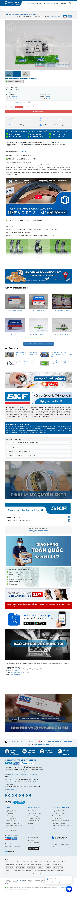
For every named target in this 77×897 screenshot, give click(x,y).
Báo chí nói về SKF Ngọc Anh (57, 873)
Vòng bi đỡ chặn (62, 861)
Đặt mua (19, 107)
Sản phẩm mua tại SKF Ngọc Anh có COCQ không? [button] (21, 455)
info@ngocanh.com (38, 530)
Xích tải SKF (48, 867)
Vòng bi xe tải (39, 864)
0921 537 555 (32, 782)
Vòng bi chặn (53, 861)
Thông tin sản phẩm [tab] (12, 151)
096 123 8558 (15, 672)
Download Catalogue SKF (12, 823)
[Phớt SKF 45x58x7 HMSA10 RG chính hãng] (62, 325)
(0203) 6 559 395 (12, 789)
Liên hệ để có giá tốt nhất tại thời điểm (20, 102)
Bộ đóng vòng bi (17, 870)
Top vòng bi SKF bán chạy (42, 873)
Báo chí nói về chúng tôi (11, 818)
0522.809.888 (36, 136)
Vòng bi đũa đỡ (44, 861)
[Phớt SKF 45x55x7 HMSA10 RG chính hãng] (38, 325)
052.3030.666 (15, 136)
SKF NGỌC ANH (18, 880)
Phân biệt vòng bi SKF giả (40, 870)
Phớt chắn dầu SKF (30, 9)
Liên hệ (63, 3)
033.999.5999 (36, 134)
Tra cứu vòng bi (60, 870)
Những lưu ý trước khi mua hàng (37, 828)
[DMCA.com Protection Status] (9, 851)
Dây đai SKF (40, 867)
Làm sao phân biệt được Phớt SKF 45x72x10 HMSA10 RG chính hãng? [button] (26, 447)
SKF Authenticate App (29, 873)
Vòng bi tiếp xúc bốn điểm (11, 864)
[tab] (38, 443)
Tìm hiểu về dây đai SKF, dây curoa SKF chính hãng (25, 362)
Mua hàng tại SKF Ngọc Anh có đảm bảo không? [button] (20, 451)
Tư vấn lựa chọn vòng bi (11, 830)
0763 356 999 (32, 774)
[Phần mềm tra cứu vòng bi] (33, 848)
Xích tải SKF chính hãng (58, 823)
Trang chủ (30, 3)
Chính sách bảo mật (33, 811)
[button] (70, 3)
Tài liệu (56, 3)
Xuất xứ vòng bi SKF (27, 870)
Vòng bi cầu (8, 861)
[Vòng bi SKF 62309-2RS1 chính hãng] (15, 301)
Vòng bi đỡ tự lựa (35, 861)
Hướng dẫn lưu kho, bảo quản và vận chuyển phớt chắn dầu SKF (61, 362)
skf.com (31, 840)
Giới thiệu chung (9, 813)
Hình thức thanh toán (34, 821)
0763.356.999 (58, 134)
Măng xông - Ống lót (56, 864)
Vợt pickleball (38, 835)
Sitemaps (30, 823)
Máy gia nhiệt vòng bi (58, 867)
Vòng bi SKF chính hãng (58, 811)
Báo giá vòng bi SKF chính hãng (14, 826)
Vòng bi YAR (22, 864)
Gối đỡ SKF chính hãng (58, 813)
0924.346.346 (58, 136)
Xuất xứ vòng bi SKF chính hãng (61, 847)
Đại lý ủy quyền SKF (10, 811)
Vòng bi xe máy (30, 864)
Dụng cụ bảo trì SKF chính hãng (60, 826)
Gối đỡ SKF (47, 864)
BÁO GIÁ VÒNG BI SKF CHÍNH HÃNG (22, 742)
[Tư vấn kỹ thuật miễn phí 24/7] (38, 380)
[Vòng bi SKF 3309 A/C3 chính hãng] (38, 301)
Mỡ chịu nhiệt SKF (10, 867)
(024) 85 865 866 (13, 671)
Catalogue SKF (51, 870)
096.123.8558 (15, 134)
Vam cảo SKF (8, 870)
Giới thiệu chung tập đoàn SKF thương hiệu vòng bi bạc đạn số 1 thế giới (61, 354)
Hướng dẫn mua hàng (29, 107)
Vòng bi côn (15, 861)
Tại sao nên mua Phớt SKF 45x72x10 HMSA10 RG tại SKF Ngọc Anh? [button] (25, 443)
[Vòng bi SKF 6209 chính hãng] (15, 325)
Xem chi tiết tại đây (40, 432)
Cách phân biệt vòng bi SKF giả (60, 845)
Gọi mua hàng (39, 111)
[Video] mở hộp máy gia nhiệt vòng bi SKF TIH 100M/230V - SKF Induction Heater (26, 354)
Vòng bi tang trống (25, 861)
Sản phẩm (47, 3)
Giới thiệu (39, 3)
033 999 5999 (24, 672)
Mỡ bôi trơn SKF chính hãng (59, 816)
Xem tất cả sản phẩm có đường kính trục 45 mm (38, 344)
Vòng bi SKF (19, 873)
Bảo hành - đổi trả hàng (35, 813)
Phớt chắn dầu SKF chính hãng (60, 821)
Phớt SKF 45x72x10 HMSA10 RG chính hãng (21, 14)
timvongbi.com (33, 838)
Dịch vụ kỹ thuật (9, 828)
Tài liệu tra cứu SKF (10, 821)
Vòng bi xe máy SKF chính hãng (60, 828)
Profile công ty (9, 816)
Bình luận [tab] (24, 151)
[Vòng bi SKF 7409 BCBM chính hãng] (62, 301)
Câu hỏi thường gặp (33, 816)
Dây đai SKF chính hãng (58, 818)
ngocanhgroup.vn (34, 842)
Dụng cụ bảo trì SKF (20, 867)
